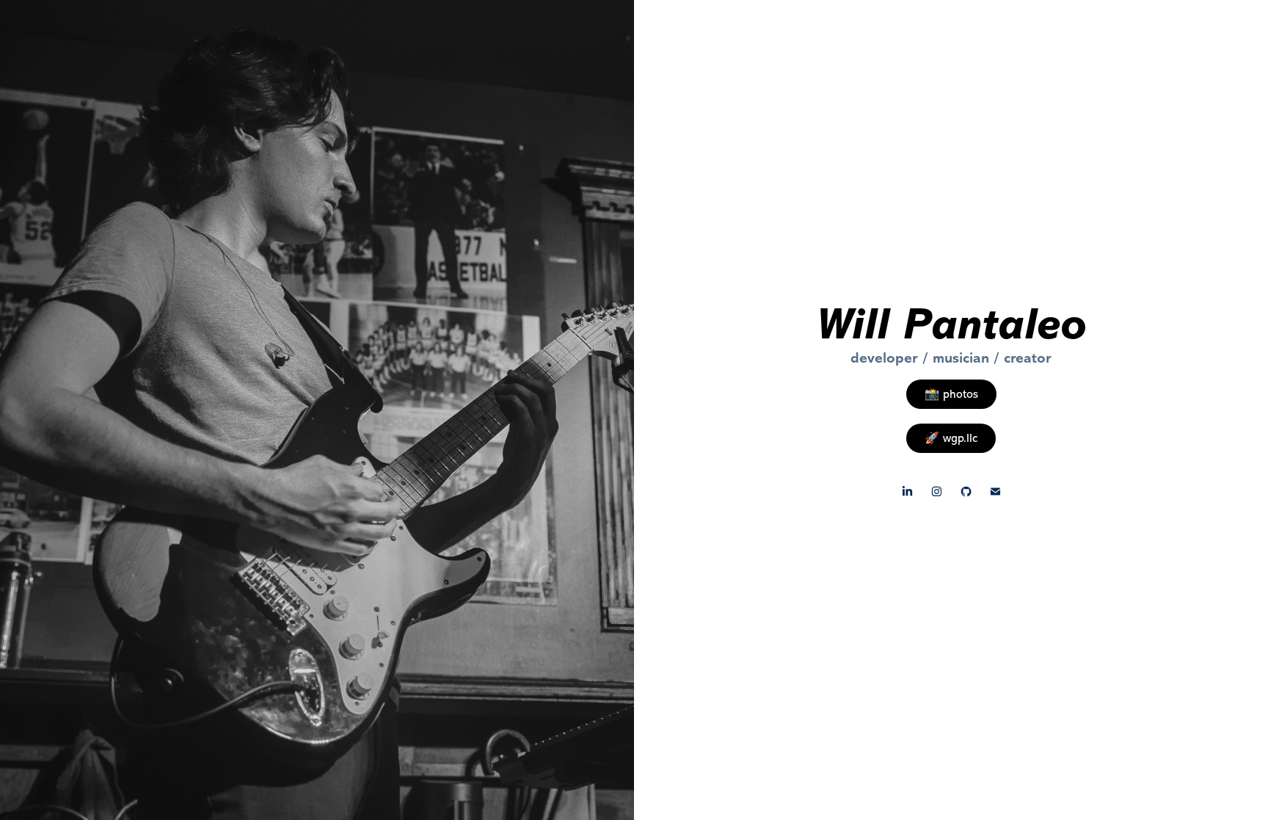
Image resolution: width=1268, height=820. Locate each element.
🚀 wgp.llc (951, 438)
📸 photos (951, 394)
